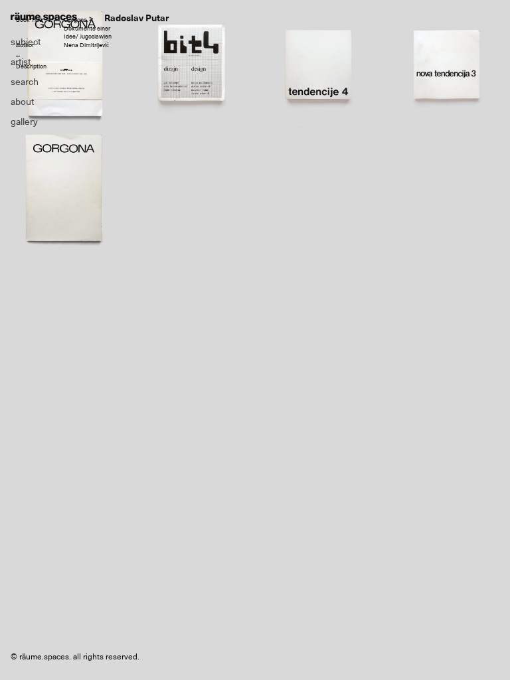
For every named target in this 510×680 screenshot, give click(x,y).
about (22, 102)
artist (21, 62)
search (25, 82)
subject (26, 42)
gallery (24, 122)
